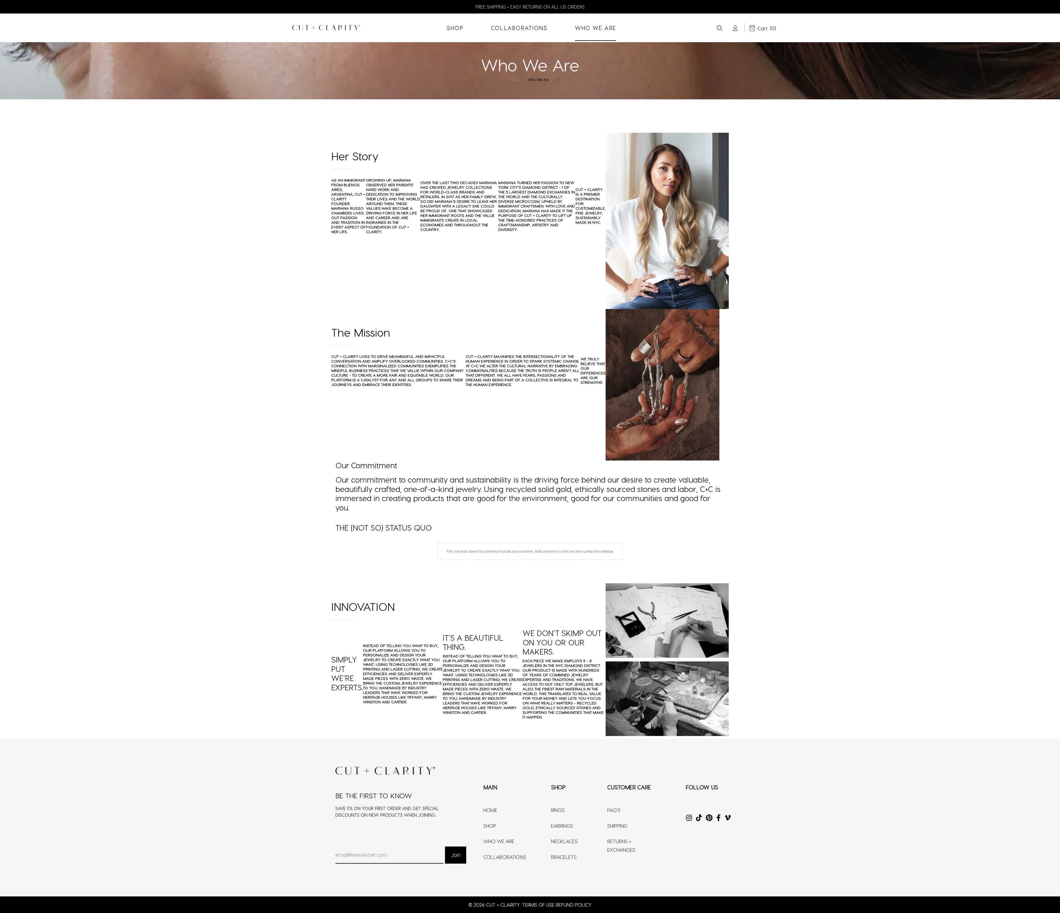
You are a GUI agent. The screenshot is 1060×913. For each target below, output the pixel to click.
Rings (558, 810)
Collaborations (504, 857)
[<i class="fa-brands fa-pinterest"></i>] (709, 818)
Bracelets (564, 857)
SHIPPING (617, 826)
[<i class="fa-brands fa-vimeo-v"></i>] (728, 818)
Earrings (562, 826)
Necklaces (564, 841)
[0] (758, 28)
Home (490, 810)
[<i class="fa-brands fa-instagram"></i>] (689, 818)
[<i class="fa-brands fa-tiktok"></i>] (699, 818)
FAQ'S (614, 810)
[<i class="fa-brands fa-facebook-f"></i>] (718, 818)
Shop (489, 826)
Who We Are (498, 841)
